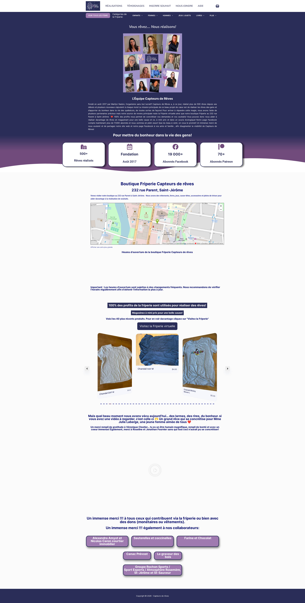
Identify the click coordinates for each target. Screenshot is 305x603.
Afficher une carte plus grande (101, 247)
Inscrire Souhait (160, 6)
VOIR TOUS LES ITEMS (98, 15)
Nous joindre (184, 6)
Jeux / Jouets (184, 15)
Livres (199, 15)
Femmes (151, 15)
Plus (212, 15)
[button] (227, 368)
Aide (200, 6)
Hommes (167, 15)
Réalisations (113, 6)
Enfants (136, 15)
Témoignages (135, 6)
